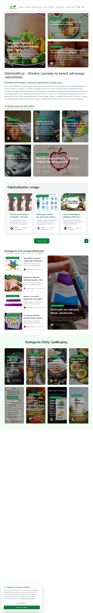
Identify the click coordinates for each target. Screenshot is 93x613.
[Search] (79, 7)
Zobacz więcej (41, 241)
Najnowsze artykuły (24, 7)
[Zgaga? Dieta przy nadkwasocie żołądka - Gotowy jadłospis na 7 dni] (14, 405)
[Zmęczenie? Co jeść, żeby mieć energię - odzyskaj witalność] (78, 405)
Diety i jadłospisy (59, 7)
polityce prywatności (28, 598)
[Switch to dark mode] (83, 7)
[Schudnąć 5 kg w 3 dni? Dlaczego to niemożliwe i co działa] (18, 161)
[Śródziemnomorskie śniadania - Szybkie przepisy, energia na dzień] (35, 366)
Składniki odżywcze (13, 120)
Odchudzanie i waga (36, 7)
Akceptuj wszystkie (21, 607)
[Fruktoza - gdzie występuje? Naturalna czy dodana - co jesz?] (35, 405)
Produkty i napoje (70, 7)
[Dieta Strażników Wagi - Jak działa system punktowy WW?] (14, 366)
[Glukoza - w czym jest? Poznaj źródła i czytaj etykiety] (57, 405)
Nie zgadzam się (22, 603)
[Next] (86, 241)
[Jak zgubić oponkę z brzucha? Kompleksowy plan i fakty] (25, 40)
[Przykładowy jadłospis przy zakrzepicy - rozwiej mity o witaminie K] (57, 366)
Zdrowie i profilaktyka (48, 7)
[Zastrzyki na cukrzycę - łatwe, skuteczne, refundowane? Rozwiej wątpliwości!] (68, 293)
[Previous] (81, 241)
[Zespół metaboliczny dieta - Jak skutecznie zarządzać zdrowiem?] (46, 126)
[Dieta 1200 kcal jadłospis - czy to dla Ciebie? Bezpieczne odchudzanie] (78, 366)
